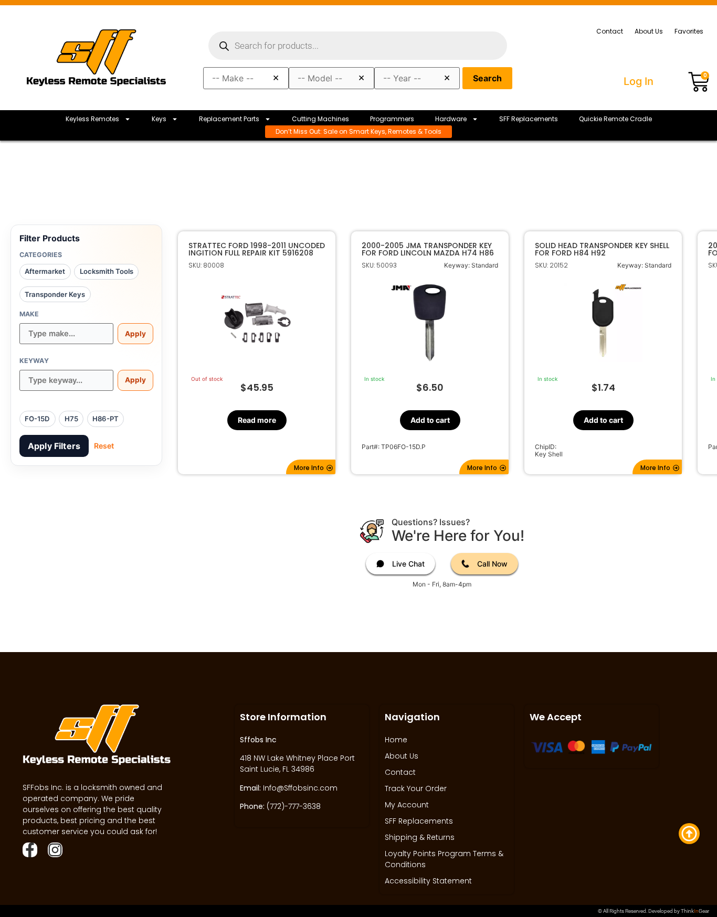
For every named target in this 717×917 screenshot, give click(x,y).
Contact (609, 31)
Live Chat (408, 563)
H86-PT (105, 418)
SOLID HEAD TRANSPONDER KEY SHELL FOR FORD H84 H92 (602, 249)
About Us (649, 31)
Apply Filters (54, 446)
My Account (407, 804)
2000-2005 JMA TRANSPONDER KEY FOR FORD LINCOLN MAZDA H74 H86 (428, 249)
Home (396, 739)
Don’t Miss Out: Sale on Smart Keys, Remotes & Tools (358, 131)
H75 (71, 418)
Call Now (492, 563)
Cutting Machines (320, 118)
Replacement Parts (229, 118)
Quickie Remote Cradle (615, 118)
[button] (310, 467)
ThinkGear (695, 911)
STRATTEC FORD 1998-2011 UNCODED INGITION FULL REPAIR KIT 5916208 (256, 249)
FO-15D (37, 418)
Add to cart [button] (429, 419)
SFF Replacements (528, 118)
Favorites (688, 31)
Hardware (451, 118)
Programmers (392, 118)
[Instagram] (55, 850)
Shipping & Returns (420, 837)
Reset (104, 445)
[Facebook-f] (30, 850)
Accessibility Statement (428, 881)
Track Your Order (416, 788)
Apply (135, 333)
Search (487, 78)
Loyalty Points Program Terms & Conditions (444, 859)
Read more (256, 419)
